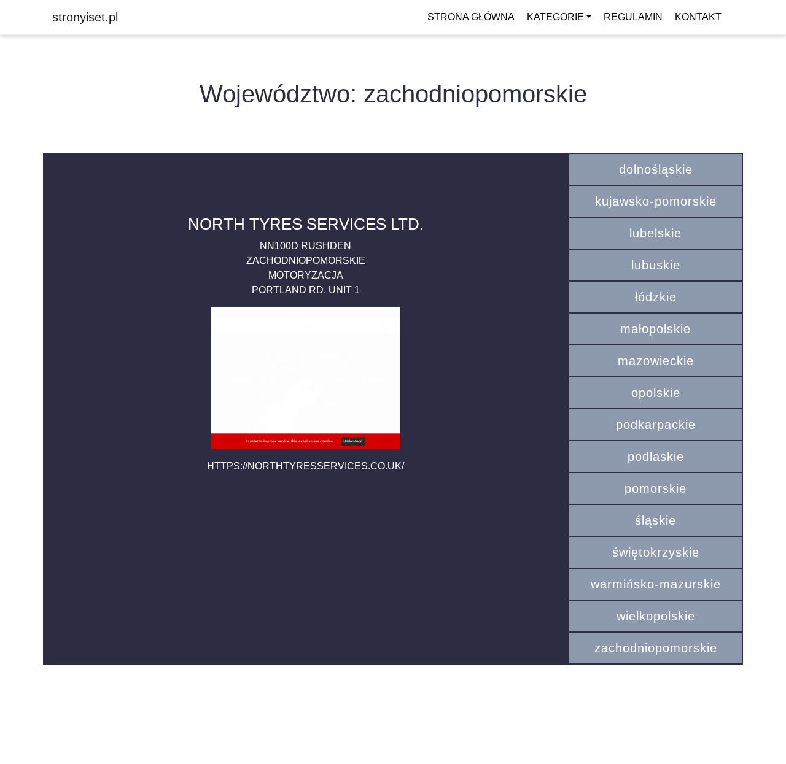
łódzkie (656, 297)
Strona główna (471, 17)
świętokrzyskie (655, 552)
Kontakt (698, 17)
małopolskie (655, 329)
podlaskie (656, 456)
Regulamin (633, 17)
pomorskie (656, 488)
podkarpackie (656, 424)
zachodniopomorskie (655, 648)
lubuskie (655, 265)
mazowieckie (656, 361)
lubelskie (655, 233)
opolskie (655, 392)
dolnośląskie (656, 169)
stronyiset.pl (85, 17)
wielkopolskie (656, 616)
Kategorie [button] (555, 17)
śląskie (655, 520)
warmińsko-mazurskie (656, 584)
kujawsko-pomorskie (656, 201)
